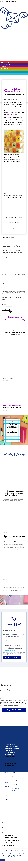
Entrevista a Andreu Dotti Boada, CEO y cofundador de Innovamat (14, 408)
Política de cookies (9, 794)
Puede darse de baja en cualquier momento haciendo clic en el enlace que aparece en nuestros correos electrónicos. (13, 704)
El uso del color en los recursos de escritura (13, 584)
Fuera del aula (9, 750)
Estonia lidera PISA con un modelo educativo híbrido (13, 377)
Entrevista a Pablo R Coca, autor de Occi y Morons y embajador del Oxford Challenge (14, 493)
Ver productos (12, 432)
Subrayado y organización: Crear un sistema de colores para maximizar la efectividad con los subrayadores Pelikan (14, 539)
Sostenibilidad (9, 754)
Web (3, 283)
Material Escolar (6, 485)
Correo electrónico (20, 274)
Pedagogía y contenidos (9, 82)
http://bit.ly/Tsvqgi (11, 114)
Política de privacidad (19, 702)
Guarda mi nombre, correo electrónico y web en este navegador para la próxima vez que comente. (14, 292)
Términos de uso (15, 788)
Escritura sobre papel (11, 746)
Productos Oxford (15, 530)
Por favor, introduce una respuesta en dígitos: (12, 298)
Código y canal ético (9, 792)
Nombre (4, 274)
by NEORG (14, 790)
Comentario (5, 257)
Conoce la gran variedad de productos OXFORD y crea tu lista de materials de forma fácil (12, 425)
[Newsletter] (14, 31)
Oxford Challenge (10, 752)
